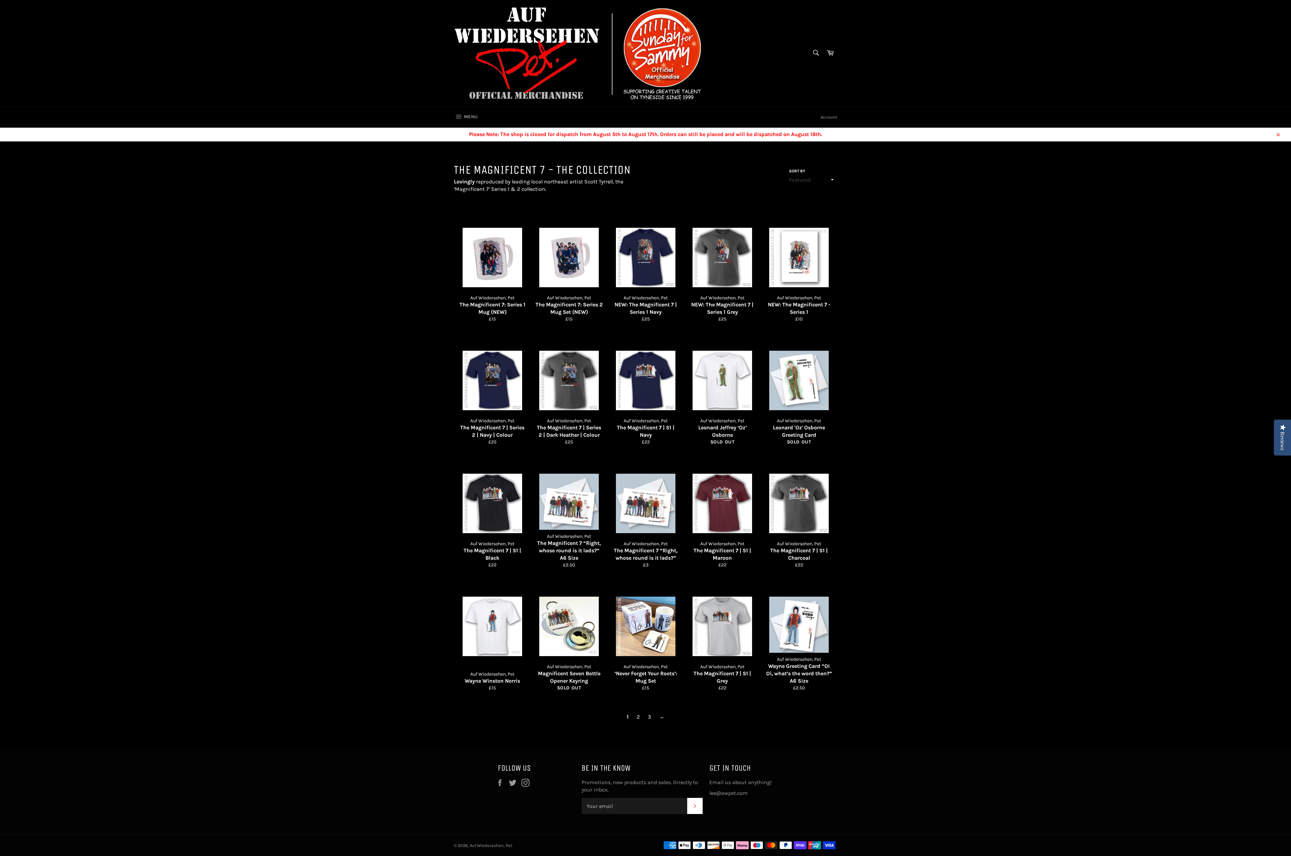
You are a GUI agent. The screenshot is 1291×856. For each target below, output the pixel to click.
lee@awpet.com (728, 793)
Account (829, 117)
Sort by (797, 171)
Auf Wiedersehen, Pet (491, 845)
